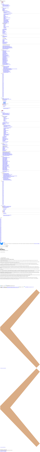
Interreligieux (4, 144)
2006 (3, 84)
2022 (3, 183)
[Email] (0, 282)
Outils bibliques (4, 140)
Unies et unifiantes (4, 150)
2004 (3, 85)
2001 (3, 194)
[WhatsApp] (0, 256)
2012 (3, 81)
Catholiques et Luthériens (5, 162)
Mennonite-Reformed (5, 58)
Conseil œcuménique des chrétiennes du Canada (7, 174)
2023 (3, 75)
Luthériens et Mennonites (5, 166)
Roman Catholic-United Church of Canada (7, 64)
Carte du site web (4, 213)
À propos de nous (3, 205)
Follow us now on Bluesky (36, 243)
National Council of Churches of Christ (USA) (11, 287)
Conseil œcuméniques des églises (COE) (6, 153)
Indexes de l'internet (4, 136)
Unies (4, 135)
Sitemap (4, 106)
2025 (3, 74)
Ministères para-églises (6, 132)
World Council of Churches (5, 72)
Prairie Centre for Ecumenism (6, 70)
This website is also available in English (7, 206)
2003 (3, 193)
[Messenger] (0, 255)
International (5, 117)
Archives (3, 73)
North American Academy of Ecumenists (7, 177)
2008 (3, 83)
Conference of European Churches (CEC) (6, 46)
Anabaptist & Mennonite (6, 14)
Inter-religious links (4, 31)
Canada (4, 25)
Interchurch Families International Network (7, 68)
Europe (4, 120)
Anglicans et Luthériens (5, 158)
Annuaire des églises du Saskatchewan (7, 125)
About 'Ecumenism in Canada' (6, 98)
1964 (3, 204)
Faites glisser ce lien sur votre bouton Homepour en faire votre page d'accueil (7, 215)
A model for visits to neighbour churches (6, 5)
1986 (3, 201)
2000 (3, 87)
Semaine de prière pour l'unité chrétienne (7, 179)
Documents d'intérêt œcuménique (6, 123)
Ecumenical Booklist (4, 29)
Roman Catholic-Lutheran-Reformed (6, 63)
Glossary (3, 30)
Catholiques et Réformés (5, 164)
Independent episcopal (6, 16)
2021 (3, 76)
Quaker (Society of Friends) (6, 21)
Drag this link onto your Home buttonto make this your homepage (6, 108)
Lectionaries (4, 32)
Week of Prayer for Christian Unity (6, 4)
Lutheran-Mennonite (4, 56)
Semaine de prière (3, 112)
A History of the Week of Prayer (6, 113)
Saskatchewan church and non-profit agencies (8, 126)
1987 (3, 93)
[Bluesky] (0, 253)
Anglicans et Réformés (5, 159)
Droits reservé (4, 209)
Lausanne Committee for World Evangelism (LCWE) (7, 154)
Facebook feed (4, 103)
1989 (3, 92)
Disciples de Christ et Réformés (5, 165)
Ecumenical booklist (5, 99)
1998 (3, 88)
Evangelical (4, 40)
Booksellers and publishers (5, 10)
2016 (3, 79)
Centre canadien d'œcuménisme (6, 173)
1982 (3, 95)
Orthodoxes (5, 133)
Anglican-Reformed (4, 52)
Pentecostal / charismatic (6, 20)
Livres (2, 111)
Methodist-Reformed (4, 59)
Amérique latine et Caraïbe (6, 118)
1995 (3, 90)
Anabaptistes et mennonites (6, 128)
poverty (16, 287)
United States (5, 27)
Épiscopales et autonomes (6, 130)
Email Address (7, 245)
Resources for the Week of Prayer (6, 6)
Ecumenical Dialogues (5, 36)
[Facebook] (0, 254)
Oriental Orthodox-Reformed (5, 60)
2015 (3, 187)
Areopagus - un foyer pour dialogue (6, 122)
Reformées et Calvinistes (5, 149)
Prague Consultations (5, 62)
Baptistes (4, 129)
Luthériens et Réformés (5, 167)
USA (18, 287)
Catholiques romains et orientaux (6, 147)
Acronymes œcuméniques (5, 116)
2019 (3, 77)
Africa (4, 24)
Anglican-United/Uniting (5, 53)
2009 (3, 190)
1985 (3, 94)
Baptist (4, 15)
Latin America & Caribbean (6, 26)
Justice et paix (4, 137)
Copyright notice (1, 450)
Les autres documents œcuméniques (6, 155)
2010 (3, 82)
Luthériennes (5, 131)
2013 (3, 188)
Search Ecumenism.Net (5, 34)
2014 (3, 80)
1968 (3, 203)
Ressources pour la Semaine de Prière (6, 114)
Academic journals (4, 8)
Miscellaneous (5, 18)
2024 (3, 182)
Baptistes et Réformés (5, 160)
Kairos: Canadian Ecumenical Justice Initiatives (7, 69)
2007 (3, 191)
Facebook (4, 210)
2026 (3, 181)
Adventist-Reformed (4, 50)
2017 (3, 186)
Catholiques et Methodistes (5, 163)
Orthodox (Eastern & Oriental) (6, 19)
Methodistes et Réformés (5, 168)
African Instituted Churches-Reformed (6, 157)
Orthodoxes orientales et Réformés (6, 169)
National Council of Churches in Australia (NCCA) (7, 47)
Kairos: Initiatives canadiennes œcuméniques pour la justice (8, 176)
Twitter (4, 211)
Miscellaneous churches (5, 43)
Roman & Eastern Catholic (5, 42)
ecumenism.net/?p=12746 (10, 285)
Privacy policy (5, 450)
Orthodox (3, 41)
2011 (0, 226)
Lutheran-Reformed (4, 57)
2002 (3, 86)
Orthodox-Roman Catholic (5, 61)
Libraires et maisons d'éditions (5, 139)
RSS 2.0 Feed (4, 104)
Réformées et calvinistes (6, 134)
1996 (3, 89)
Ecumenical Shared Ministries (6, 67)
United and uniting (5, 22)
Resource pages (4, 33)
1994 (3, 198)
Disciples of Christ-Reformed (5, 54)
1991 (3, 199)
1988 (3, 200)
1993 (3, 91)
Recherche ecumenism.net (5, 142)
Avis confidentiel (4, 451)
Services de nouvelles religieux (5, 141)
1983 (3, 202)
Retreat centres (5, 12)
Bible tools (4, 9)
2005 (3, 192)
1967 (3, 96)
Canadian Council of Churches (6, 66)
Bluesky (4, 242)
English (2, 110)
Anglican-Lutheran (4, 51)
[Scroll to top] (0, 0)
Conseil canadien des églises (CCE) (6, 152)
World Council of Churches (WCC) (6, 48)
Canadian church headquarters (6, 11)
